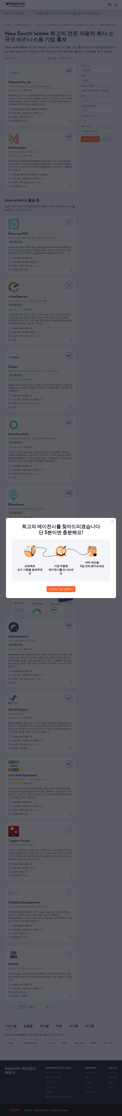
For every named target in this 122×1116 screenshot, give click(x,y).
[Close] (112, 521)
